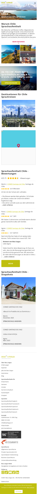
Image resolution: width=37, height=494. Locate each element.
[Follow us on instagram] (3, 472)
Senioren (4, 384)
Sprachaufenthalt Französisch (10, 404)
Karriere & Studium (7, 390)
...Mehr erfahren (7, 205)
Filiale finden (5, 425)
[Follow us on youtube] (10, 472)
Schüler (3, 387)
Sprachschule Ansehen (12, 321)
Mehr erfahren (18, 42)
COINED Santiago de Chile (16, 184)
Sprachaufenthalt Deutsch (9, 412)
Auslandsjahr (5, 392)
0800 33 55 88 (5, 420)
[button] (18, 145)
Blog (2, 376)
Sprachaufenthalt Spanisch (9, 406)
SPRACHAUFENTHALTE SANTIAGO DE (18, 120)
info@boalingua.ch (7, 423)
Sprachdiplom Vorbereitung (9, 455)
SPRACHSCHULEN (11, 83)
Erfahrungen (5, 365)
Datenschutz (5, 481)
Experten (4, 368)
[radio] (8, 178)
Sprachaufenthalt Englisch (9, 401)
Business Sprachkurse (8, 457)
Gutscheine (4, 373)
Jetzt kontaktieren (6, 428)
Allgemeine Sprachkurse (8, 449)
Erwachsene (5, 382)
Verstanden (19, 491)
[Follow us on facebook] (13, 472)
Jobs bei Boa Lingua (7, 370)
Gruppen (4, 395)
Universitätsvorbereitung (8, 460)
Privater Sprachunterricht (9, 452)
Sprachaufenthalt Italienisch (9, 409)
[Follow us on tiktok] (6, 472)
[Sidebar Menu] (33, 3)
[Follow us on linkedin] (17, 472)
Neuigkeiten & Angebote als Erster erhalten (14, 466)
